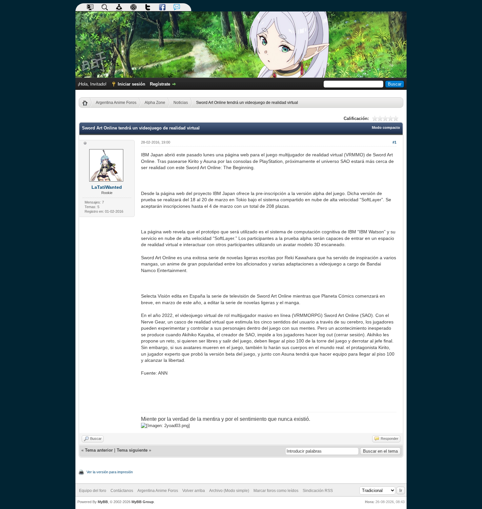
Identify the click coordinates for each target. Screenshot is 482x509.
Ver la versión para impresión (110, 472)
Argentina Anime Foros (116, 102)
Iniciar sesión (131, 84)
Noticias (180, 102)
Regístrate (160, 84)
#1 (394, 142)
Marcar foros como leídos (275, 490)
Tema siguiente (132, 450)
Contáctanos (121, 490)
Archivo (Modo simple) (229, 490)
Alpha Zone (155, 102)
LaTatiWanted (106, 187)
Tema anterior (99, 450)
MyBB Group (142, 502)
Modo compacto (386, 127)
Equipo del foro (92, 490)
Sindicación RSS (318, 490)
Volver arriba (193, 490)
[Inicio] (87, 103)
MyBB (103, 502)
